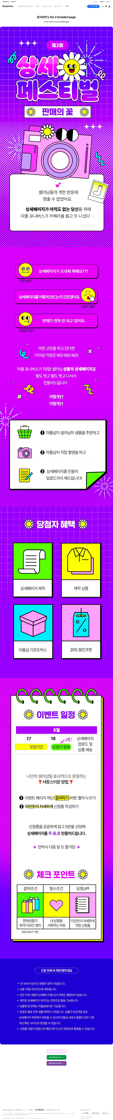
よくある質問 (84, 1113)
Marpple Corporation (8, 1110)
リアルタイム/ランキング (25, 6)
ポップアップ (59, 6)
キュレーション (47, 6)
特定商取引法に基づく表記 (53, 1110)
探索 (67, 6)
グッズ (38, 6)
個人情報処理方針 (39, 1109)
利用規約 (31, 1110)
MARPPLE (13, 1)
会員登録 (102, 1)
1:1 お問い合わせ (95, 1113)
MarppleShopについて (21, 1110)
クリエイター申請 (93, 6)
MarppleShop (6, 1)
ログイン (96, 1)
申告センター (105, 1113)
